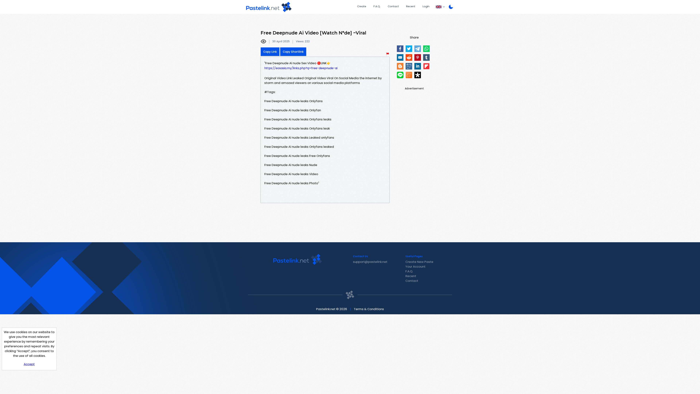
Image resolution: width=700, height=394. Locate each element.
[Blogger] (400, 66)
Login (426, 6)
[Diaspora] (417, 75)
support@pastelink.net (370, 262)
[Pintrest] (417, 57)
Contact (393, 6)
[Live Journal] (409, 66)
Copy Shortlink (293, 52)
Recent (410, 6)
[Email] (400, 57)
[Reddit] (409, 57)
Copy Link (270, 52)
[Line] (400, 75)
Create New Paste (419, 262)
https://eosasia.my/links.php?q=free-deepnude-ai (300, 68)
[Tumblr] (426, 57)
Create (361, 6)
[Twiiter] (409, 48)
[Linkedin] (417, 66)
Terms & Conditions (369, 309)
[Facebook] (400, 48)
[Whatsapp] (426, 48)
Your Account (415, 266)
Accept (29, 364)
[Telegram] (417, 48)
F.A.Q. (377, 6)
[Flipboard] (426, 66)
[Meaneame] (409, 75)
